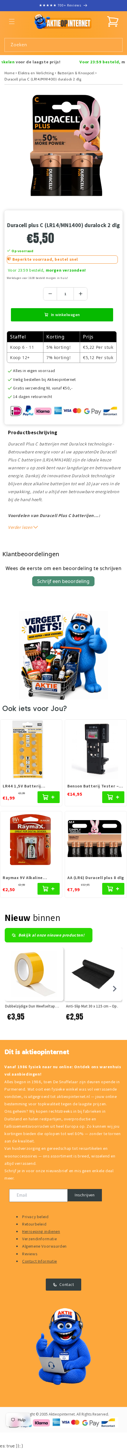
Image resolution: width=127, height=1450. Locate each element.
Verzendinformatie (39, 1238)
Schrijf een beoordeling (63, 581)
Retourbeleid (34, 1224)
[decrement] (50, 294)
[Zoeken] (115, 44)
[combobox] (63, 45)
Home (9, 73)
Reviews (29, 1253)
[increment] (80, 294)
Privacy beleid (35, 1216)
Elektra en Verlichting (36, 73)
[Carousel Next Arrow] (115, 989)
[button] (11, 21)
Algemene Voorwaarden (44, 1246)
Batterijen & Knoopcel (76, 73)
